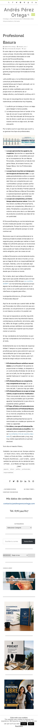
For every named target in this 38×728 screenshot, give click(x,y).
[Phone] (9, 2)
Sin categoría (17, 48)
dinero (12, 469)
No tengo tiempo (29, 489)
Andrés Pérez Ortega (19, 12)
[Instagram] (32, 2)
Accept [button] (24, 723)
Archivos (6, 555)
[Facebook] (13, 2)
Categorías (19, 524)
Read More (19, 726)
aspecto (6, 469)
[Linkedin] (36, 2)
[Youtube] (28, 2)
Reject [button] (31, 723)
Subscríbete (28, 541)
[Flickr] (20, 2)
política (18, 469)
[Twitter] (17, 2)
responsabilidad (8, 472)
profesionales (26, 469)
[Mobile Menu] (33, 14)
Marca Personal (9, 48)
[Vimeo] (24, 2)
